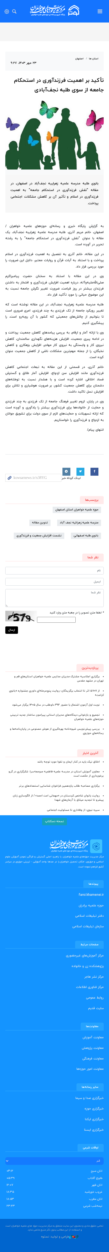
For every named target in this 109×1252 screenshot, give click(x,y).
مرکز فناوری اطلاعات (90, 987)
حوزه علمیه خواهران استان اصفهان (76, 510)
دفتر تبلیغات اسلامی (89, 916)
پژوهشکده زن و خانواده (88, 966)
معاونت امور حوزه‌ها (90, 1069)
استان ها (93, 58)
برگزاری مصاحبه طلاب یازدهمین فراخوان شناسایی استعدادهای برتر (59, 786)
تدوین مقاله (40, 523)
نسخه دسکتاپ (54, 821)
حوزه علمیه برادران (91, 905)
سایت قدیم (96, 1008)
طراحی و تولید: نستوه (55, 1237)
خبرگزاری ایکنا (94, 1119)
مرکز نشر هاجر (94, 977)
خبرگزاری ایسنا (94, 1130)
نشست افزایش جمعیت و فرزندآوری (39, 536)
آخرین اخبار (90, 753)
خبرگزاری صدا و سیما (89, 1098)
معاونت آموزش (93, 1037)
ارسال (11, 630)
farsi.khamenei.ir (91, 895)
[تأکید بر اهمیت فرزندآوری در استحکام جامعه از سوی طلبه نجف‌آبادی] (54, 135)
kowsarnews (54, 11)
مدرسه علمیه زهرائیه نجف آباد (79, 523)
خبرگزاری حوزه (94, 1109)
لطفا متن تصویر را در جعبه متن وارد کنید (77, 613)
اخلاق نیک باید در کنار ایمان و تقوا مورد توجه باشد (68, 762)
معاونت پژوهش (93, 1048)
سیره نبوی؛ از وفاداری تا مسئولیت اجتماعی (73, 810)
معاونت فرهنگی (93, 1059)
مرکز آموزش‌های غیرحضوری (85, 956)
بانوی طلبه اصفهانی (86, 536)
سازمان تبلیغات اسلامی (88, 926)
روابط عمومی (95, 998)
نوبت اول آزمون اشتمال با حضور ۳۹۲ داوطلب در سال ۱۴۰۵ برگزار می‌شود (56, 705)
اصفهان (79, 58)
